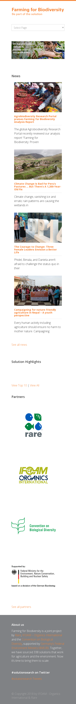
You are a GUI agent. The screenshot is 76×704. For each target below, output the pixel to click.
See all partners (21, 607)
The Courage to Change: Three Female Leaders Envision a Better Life (35, 249)
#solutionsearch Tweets (26, 679)
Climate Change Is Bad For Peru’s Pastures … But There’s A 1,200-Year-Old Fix (37, 186)
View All (34, 385)
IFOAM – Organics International (42, 635)
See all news (19, 345)
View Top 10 (19, 385)
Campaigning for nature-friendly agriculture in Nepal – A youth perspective (35, 312)
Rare (18, 635)
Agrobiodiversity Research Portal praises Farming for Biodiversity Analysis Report (35, 119)
